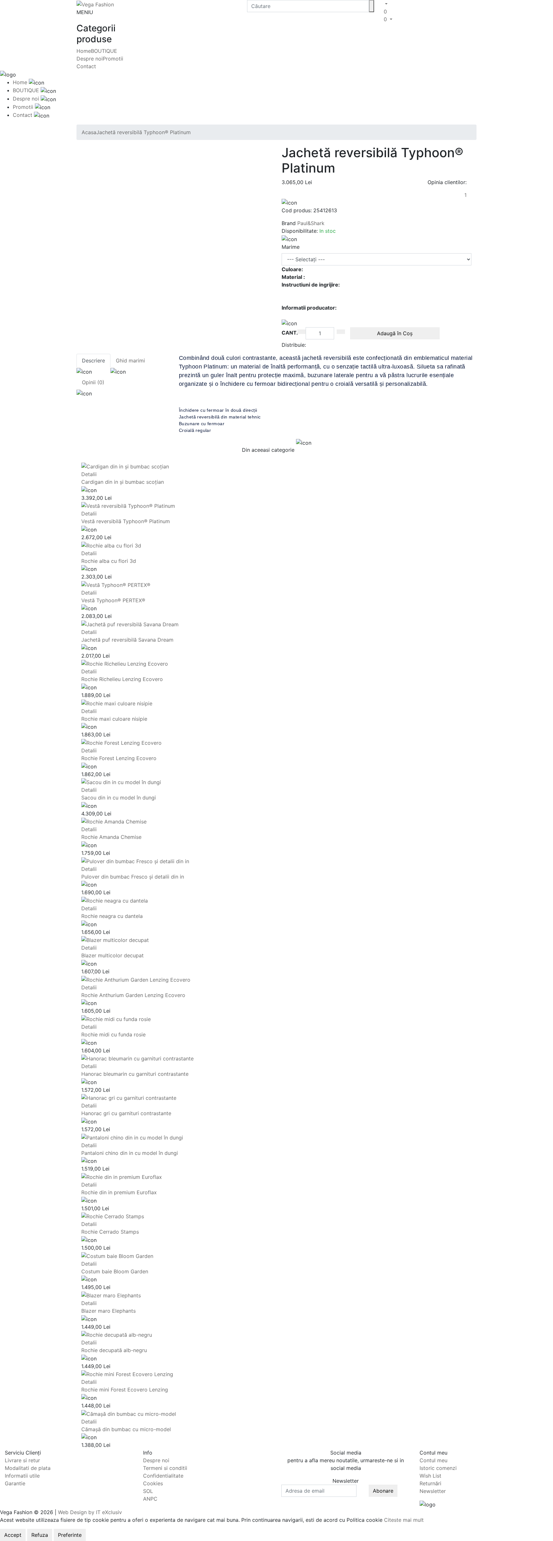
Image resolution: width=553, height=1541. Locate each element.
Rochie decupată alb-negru (114, 1350)
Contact (86, 66)
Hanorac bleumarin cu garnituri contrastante (134, 1074)
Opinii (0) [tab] (93, 382)
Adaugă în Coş (395, 333)
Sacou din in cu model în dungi (118, 797)
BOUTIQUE (104, 51)
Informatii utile (22, 1475)
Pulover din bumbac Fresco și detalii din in (132, 876)
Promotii (113, 58)
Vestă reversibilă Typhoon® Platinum (125, 521)
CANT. (290, 332)
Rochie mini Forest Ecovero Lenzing (124, 1389)
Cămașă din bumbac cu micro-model (126, 1429)
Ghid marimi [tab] (130, 360)
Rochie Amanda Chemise (111, 837)
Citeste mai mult (404, 1520)
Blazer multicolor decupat (112, 955)
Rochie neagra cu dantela (112, 916)
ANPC (150, 1499)
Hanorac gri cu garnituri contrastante (126, 1113)
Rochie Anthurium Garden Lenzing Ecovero (133, 995)
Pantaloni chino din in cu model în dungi (129, 1153)
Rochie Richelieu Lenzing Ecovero (122, 679)
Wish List (430, 1475)
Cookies (153, 1483)
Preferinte (70, 1535)
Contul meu (433, 1460)
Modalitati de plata (28, 1468)
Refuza (39, 1535)
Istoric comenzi (438, 1468)
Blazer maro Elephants (108, 1311)
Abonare (383, 1491)
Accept (12, 1535)
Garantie (15, 1483)
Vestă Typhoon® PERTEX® (113, 600)
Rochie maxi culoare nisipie (114, 719)
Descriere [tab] (93, 360)
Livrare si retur (22, 1460)
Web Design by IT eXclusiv (90, 1512)
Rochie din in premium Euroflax (119, 1192)
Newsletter (433, 1491)
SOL (148, 1491)
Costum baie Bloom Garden (114, 1271)
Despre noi (89, 58)
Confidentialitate (163, 1475)
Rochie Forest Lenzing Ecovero (118, 758)
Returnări (430, 1483)
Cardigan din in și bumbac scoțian (122, 482)
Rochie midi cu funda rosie (113, 1034)
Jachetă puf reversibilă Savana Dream (127, 640)
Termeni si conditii (165, 1468)
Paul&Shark (311, 223)
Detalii (89, 474)
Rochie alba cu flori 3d (108, 561)
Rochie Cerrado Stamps (110, 1232)
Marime (291, 247)
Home (83, 51)
